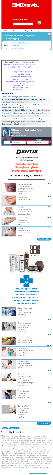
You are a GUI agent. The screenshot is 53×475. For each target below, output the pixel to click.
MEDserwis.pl (8, 31)
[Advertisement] (27, 54)
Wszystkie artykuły (44, 239)
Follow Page (15, 142)
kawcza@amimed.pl (18, 48)
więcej (38, 97)
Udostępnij (38, 142)
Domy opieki (14, 429)
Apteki (5, 429)
